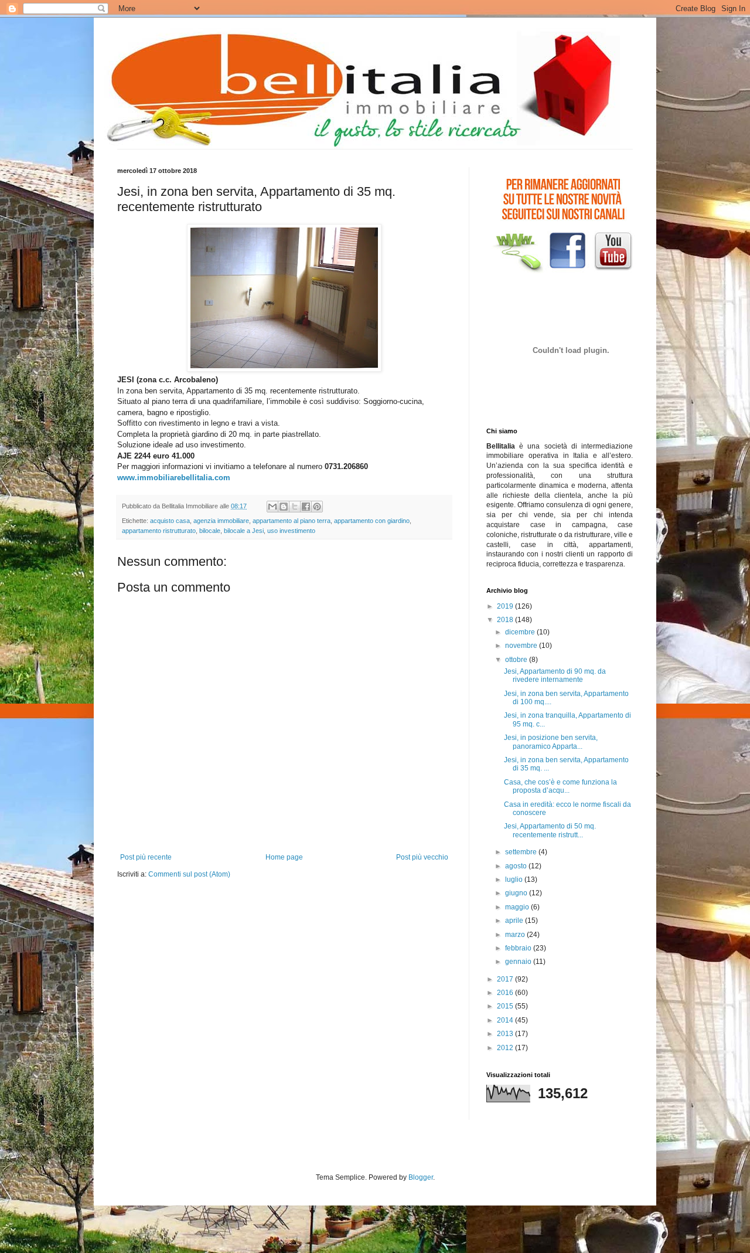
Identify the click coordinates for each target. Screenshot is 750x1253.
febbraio (519, 948)
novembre (522, 645)
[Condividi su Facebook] (306, 506)
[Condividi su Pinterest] (317, 506)
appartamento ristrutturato (159, 530)
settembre (521, 852)
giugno (517, 893)
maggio (518, 907)
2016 (506, 993)
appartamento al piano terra (291, 520)
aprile (515, 920)
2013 (506, 1034)
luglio (514, 879)
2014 (506, 1020)
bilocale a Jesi (244, 530)
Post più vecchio (422, 857)
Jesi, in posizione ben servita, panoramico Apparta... (551, 742)
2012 (506, 1048)
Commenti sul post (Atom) (189, 874)
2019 (506, 606)
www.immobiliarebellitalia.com (173, 477)
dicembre (521, 632)
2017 (506, 979)
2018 (506, 620)
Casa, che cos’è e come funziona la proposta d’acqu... (560, 786)
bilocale (209, 530)
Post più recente (146, 857)
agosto (517, 866)
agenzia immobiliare (221, 520)
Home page (284, 857)
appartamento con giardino (372, 520)
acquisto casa (170, 520)
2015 (506, 1006)
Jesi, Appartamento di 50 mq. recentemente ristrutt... (550, 830)
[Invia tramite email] (272, 506)
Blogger (420, 1177)
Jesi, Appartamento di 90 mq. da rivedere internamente (555, 675)
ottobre (517, 660)
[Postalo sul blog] (283, 506)
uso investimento (291, 530)
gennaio (519, 961)
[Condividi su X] (295, 506)
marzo (516, 935)
